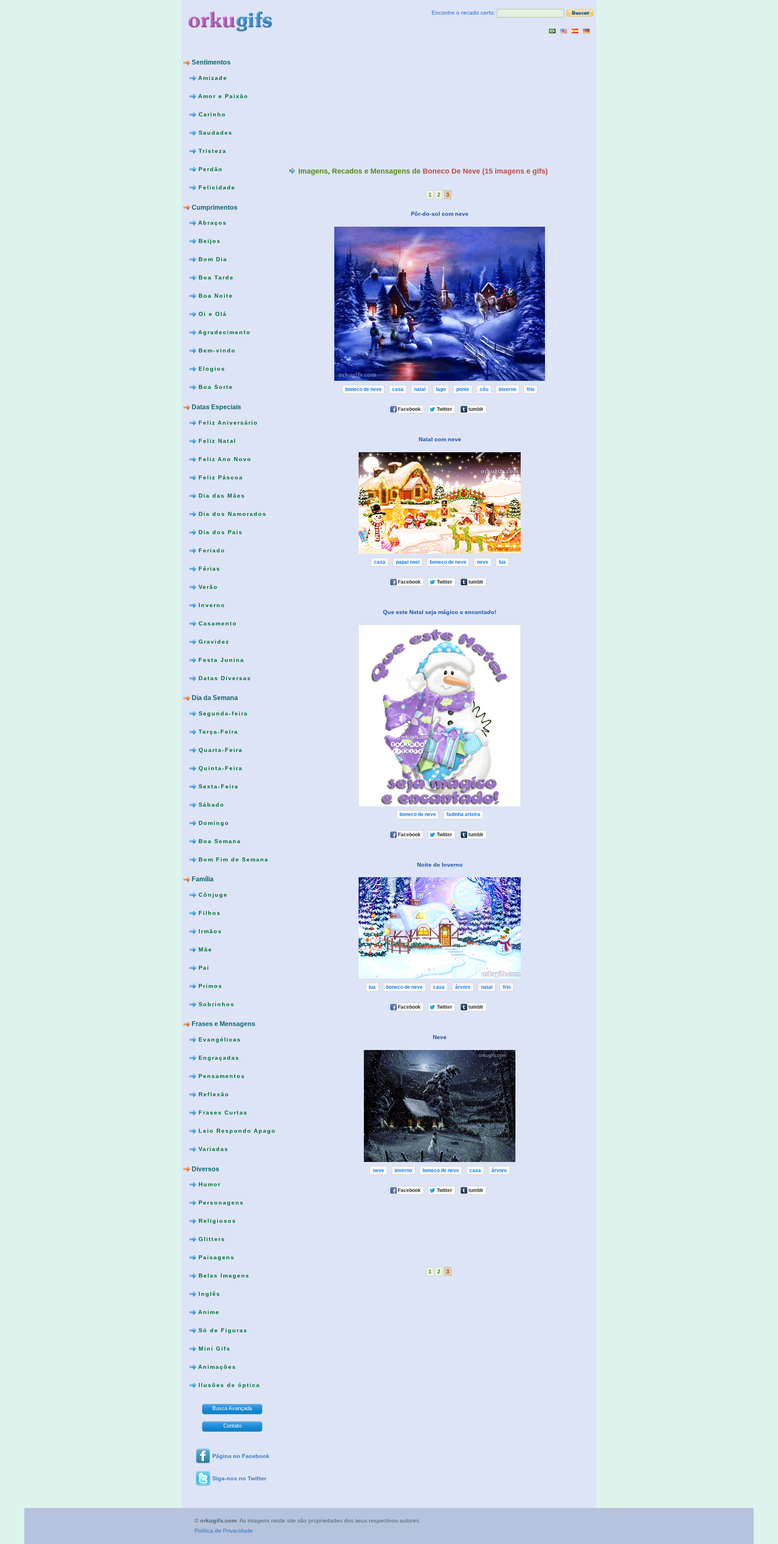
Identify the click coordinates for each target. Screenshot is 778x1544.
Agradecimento (223, 332)
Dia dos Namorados (231, 513)
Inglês (208, 1294)
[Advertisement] (357, 100)
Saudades (214, 132)
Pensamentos (220, 1076)
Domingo (212, 822)
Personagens (220, 1202)
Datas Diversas (223, 677)
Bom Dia (211, 259)
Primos (209, 986)
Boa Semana (218, 840)
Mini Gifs (213, 1348)
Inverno (210, 604)
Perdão (209, 169)
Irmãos (209, 931)
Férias (208, 568)
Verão (207, 586)
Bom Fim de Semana (232, 859)
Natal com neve (440, 439)
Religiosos (216, 1221)
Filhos (208, 913)
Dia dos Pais (219, 531)
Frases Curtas (222, 1112)
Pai (202, 967)
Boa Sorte (214, 387)
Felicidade (215, 187)
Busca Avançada (232, 1408)
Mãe (204, 949)
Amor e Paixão (222, 96)
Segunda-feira (222, 713)
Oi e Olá (211, 314)
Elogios (210, 368)
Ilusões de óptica (228, 1385)
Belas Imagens (223, 1275)
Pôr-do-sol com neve (439, 213)
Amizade (211, 78)
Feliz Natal (216, 440)
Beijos (208, 241)
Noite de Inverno (440, 864)
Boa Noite (214, 295)
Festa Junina (220, 659)
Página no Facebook (240, 1456)
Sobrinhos (215, 1004)
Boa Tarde (215, 277)
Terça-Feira (217, 731)
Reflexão (212, 1094)
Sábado (210, 804)
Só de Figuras (222, 1330)
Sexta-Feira (217, 786)
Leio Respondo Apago (236, 1130)
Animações (216, 1367)
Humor (208, 1184)
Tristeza (211, 151)
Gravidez (212, 641)
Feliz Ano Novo (224, 458)
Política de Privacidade (223, 1530)
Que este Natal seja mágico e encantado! (439, 612)
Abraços (211, 222)
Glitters (210, 1239)
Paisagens (215, 1257)
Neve (440, 1037)
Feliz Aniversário (227, 422)
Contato (232, 1426)
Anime (208, 1312)
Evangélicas (218, 1039)
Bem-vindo (216, 350)
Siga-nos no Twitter (239, 1478)
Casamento (216, 623)
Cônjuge (212, 894)
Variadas (212, 1149)
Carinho (211, 114)
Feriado (210, 550)
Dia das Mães (220, 495)
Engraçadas (217, 1057)
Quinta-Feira (219, 767)
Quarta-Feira (219, 749)
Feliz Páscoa (219, 477)
